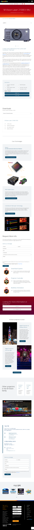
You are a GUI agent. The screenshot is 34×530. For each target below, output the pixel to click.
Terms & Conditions (28, 514)
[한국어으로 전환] (21, 3)
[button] (16, 497)
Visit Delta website (28, 509)
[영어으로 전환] (14, 3)
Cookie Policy (29, 512)
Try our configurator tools (17, 309)
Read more (22, 341)
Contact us (17, 306)
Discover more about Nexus (11, 157)
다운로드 (16, 93)
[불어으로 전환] (17, 3)
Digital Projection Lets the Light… (9, 349)
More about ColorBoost (10, 213)
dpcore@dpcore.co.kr (12, 438)
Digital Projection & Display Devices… (24, 326)
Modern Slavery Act (29, 517)
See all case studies (17, 372)
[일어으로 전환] (19, 3)
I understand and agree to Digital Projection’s (13, 263)
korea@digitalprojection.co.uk (13, 434)
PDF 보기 (16, 95)
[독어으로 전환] (16, 3)
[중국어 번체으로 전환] (22, 3)
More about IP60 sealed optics (11, 198)
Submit (7, 474)
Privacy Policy (20, 263)
